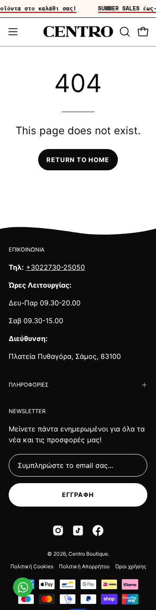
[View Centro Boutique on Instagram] (58, 530)
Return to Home (77, 159)
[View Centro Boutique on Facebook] (97, 530)
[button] (124, 32)
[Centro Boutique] (78, 32)
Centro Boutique (88, 553)
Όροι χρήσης (130, 566)
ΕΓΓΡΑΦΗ (78, 494)
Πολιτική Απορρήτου (84, 566)
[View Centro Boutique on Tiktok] (78, 530)
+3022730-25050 (55, 267)
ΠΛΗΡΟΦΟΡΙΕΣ (29, 384)
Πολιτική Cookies (31, 566)
